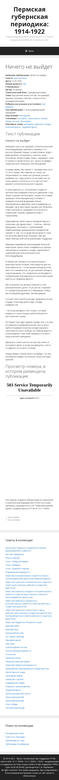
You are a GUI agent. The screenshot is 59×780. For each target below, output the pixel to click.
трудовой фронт (29, 127)
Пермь (8, 121)
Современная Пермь (15, 683)
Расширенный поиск (14, 733)
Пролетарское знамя (15, 672)
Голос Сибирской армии (16, 561)
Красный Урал (20, 78)
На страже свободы (14, 636)
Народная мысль (13, 640)
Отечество (10, 654)
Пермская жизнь (13, 658)
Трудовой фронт (13, 690)
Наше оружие (13, 517)
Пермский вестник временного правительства (27, 668)
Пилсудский (24, 115)
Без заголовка (14, 520)
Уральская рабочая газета (17, 693)
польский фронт (13, 127)
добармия (28, 124)
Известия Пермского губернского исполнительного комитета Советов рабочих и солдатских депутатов (27, 603)
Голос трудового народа (17, 568)
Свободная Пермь (14, 675)
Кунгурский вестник (14, 633)
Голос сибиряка (12, 565)
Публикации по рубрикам (17, 744)
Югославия (25, 121)
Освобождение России (16, 647)
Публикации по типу (14, 740)
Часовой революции (14, 708)
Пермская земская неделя (17, 661)
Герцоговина (33, 118)
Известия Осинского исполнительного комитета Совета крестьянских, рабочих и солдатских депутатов (28, 585)
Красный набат (12, 626)
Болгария (22, 118)
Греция (44, 118)
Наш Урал (10, 643)
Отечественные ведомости (18, 650)
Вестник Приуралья (14, 554)
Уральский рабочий (14, 697)
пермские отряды (42, 124)
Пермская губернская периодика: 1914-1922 (29, 20)
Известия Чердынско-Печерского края (23, 622)
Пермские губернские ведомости (20, 665)
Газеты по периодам (15, 737)
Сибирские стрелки (14, 679)
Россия (16, 121)
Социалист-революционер (17, 686)
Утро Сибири (11, 704)
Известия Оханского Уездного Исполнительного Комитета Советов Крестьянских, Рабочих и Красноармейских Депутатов (28, 594)
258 (24, 84)
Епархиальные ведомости (17, 572)
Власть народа (12, 558)
